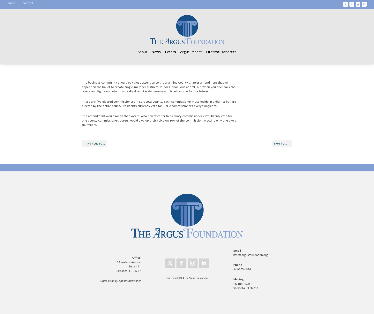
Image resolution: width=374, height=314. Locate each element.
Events (170, 51)
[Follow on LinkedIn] (364, 4)
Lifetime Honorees (221, 51)
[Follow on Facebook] (351, 4)
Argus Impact (191, 51)
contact (27, 3)
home (11, 3)
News (156, 51)
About (142, 51)
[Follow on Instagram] (358, 4)
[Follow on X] (345, 4)
